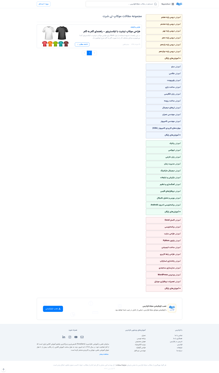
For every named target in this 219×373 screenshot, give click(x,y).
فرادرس (179, 344)
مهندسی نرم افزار (140, 350)
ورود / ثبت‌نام (43, 4)
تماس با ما (178, 335)
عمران (144, 335)
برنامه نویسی (141, 338)
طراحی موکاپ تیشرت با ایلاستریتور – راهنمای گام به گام (112, 31)
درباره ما (179, 350)
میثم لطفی (126, 44)
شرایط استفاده (121, 365)
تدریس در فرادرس (176, 341)
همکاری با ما (177, 338)
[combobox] (120, 4)
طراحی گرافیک (141, 347)
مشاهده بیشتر (103, 354)
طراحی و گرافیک (135, 27)
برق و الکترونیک (140, 344)
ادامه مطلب (83, 44)
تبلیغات (179, 347)
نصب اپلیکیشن (51, 308)
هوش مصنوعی (140, 341)
